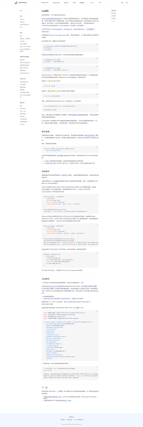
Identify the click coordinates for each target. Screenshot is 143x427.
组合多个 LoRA (66, 400)
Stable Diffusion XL (79, 29)
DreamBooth (58, 29)
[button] (26, 10)
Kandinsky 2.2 (68, 29)
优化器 (44, 249)
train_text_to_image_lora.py (58, 35)
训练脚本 (113, 16)
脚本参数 (113, 13)
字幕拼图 (62, 419)
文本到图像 (89, 29)
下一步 (113, 21)
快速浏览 (73, 77)
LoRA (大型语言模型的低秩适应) (51, 18)
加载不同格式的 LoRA (55, 397)
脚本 (66, 123)
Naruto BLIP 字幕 (54, 286)
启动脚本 (113, 18)
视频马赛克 (70, 419)
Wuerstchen (45, 31)
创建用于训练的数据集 (78, 115)
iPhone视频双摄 (79, 419)
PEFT (54, 187)
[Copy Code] (96, 46)
